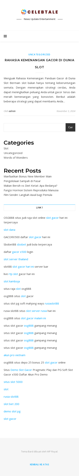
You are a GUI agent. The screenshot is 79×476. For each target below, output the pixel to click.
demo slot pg (12, 411)
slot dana (9, 229)
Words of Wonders (16, 157)
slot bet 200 (11, 404)
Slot (6, 148)
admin (12, 111)
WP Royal (52, 451)
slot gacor (52, 217)
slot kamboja (12, 281)
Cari (70, 127)
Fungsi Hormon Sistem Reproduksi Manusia (31, 190)
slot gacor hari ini (23, 266)
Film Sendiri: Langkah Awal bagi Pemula (28, 195)
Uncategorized (39, 54)
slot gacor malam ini (33, 318)
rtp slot (13, 274)
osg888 (29, 325)
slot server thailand (16, 259)
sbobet (21, 244)
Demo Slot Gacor (21, 370)
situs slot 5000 (13, 382)
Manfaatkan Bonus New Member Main (28, 176)
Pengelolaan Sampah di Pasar (22, 181)
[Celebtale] (39, 12)
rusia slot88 (11, 396)
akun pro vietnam (14, 355)
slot (18, 288)
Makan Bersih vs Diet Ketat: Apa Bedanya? (30, 185)
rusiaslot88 (52, 303)
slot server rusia (36, 311)
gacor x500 (19, 252)
